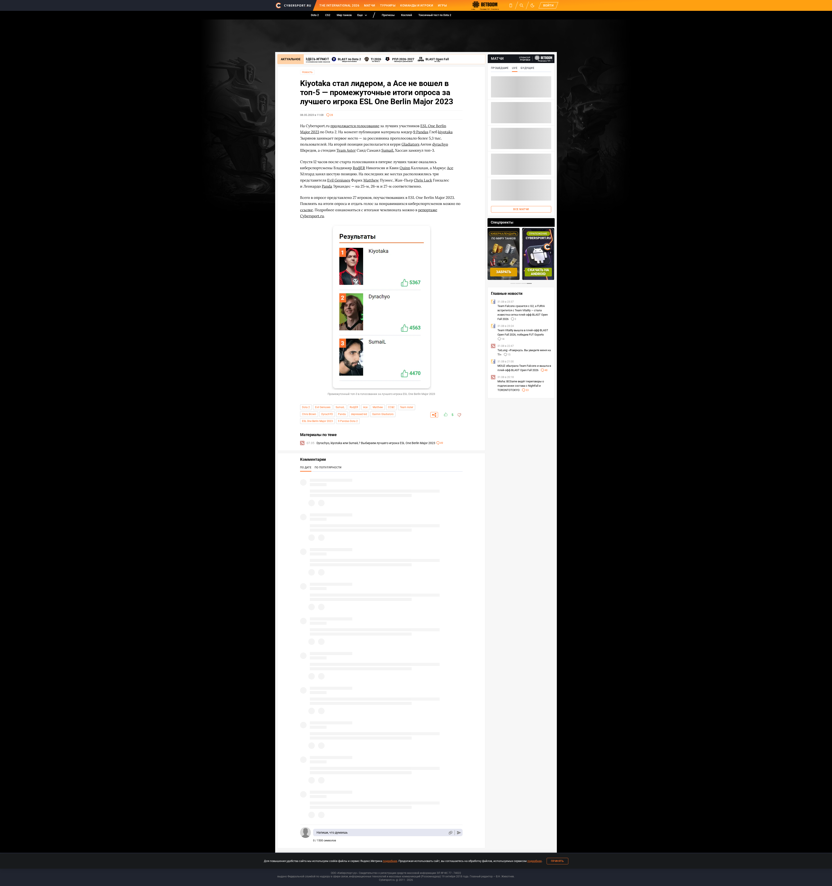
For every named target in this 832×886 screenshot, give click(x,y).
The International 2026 (339, 5)
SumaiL (340, 407)
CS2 (327, 15)
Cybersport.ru (387, 879)
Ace (365, 407)
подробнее (390, 861)
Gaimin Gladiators (382, 414)
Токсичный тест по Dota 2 (434, 15)
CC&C (391, 407)
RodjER (354, 407)
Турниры (388, 5)
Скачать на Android (503, 272)
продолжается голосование (354, 125)
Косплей (406, 15)
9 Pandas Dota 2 (348, 421)
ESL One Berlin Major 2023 (317, 421)
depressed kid (359, 414)
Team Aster (406, 407)
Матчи (369, 5)
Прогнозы (388, 15)
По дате (305, 467)
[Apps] (510, 5)
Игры (442, 5)
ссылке (306, 210)
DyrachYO (327, 414)
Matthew (378, 407)
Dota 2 (315, 15)
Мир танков (344, 15)
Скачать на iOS (538, 272)
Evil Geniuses (322, 407)
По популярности (328, 467)
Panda (342, 414)
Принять (557, 861)
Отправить (459, 832)
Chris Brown (309, 414)
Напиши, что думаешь (332, 832)
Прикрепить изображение (450, 832)
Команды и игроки (416, 5)
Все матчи (521, 209)
